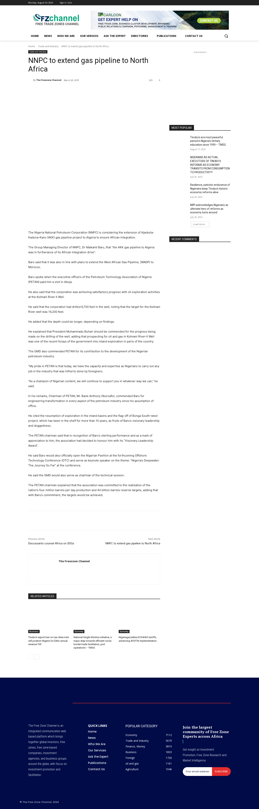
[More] (99, 90)
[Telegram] (90, 90)
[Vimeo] (223, 3)
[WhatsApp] (73, 90)
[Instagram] (213, 3)
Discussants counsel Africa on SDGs (51, 543)
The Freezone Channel (48, 80)
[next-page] (36, 656)
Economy (79, 631)
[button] (226, 35)
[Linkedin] (82, 90)
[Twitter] (218, 3)
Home (31, 46)
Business (33, 631)
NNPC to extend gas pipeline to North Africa (132, 543)
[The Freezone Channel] (30, 80)
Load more (199, 224)
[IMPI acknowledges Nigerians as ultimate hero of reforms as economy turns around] (178, 209)
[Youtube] (228, 3)
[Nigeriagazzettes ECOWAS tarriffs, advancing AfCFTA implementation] (139, 618)
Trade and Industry (48, 46)
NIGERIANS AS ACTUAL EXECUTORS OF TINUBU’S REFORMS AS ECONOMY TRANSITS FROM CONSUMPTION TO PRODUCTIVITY (210, 165)
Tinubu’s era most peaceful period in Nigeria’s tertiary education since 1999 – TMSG (208, 141)
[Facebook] (207, 3)
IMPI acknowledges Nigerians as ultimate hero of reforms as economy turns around (209, 208)
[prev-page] (30, 656)
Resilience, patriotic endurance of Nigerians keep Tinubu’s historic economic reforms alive (210, 188)
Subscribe (221, 771)
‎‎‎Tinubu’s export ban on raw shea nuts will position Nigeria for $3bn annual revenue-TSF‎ (48, 640)
